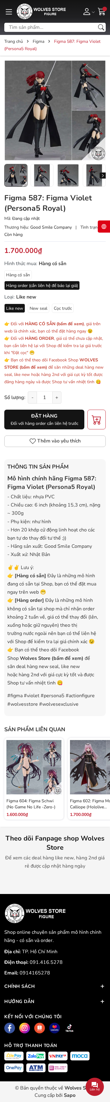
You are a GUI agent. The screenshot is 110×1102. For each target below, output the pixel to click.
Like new (14, 308)
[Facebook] (9, 1028)
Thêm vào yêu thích (59, 441)
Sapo (69, 1095)
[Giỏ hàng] (102, 11)
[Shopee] (39, 1028)
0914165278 (35, 973)
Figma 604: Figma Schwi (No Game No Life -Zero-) (31, 804)
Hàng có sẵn (18, 275)
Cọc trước (63, 308)
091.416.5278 (46, 962)
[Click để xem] (55, 110)
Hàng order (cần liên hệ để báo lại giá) (42, 285)
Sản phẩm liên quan (34, 729)
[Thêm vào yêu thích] (55, 773)
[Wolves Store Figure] (41, 11)
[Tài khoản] (88, 11)
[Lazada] (54, 1028)
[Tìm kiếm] (101, 27)
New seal (38, 308)
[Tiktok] (69, 1028)
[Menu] (8, 11)
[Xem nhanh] (55, 761)
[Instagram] (24, 1028)
